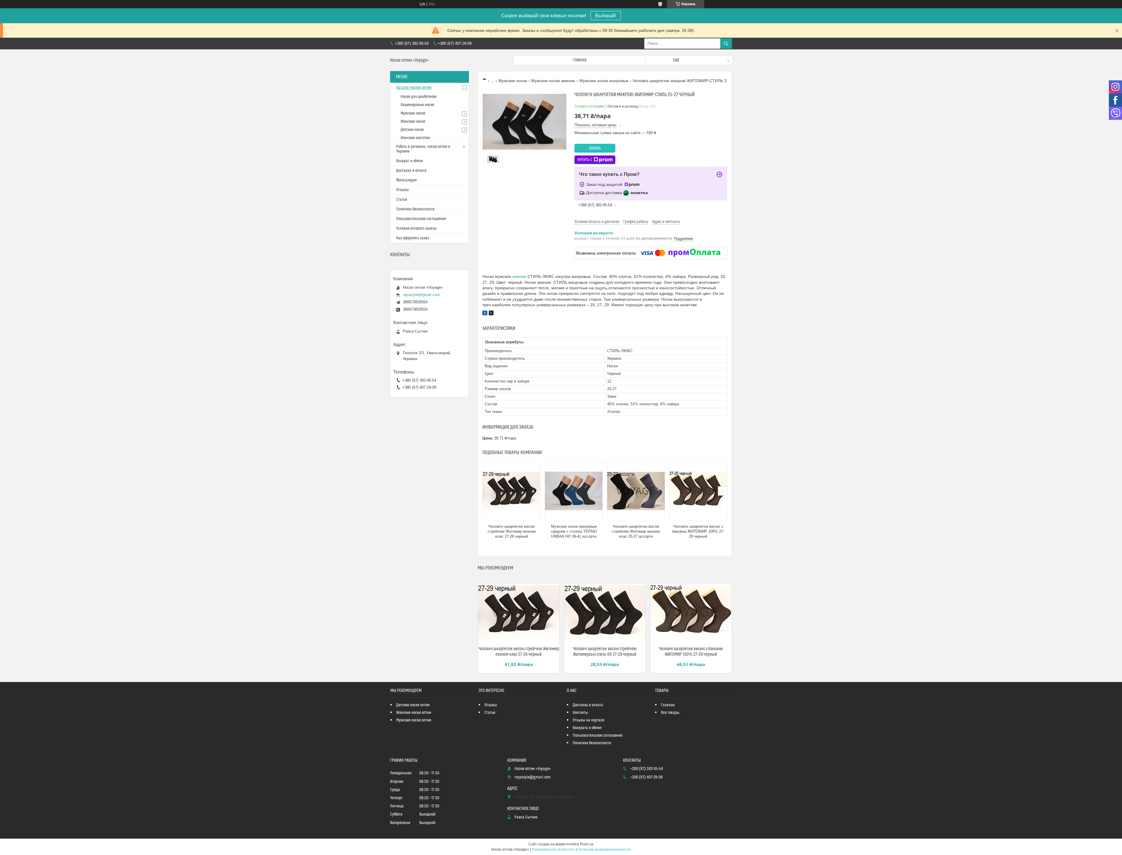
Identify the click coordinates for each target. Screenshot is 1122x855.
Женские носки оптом (413, 712)
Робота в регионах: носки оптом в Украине (423, 149)
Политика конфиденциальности (604, 849)
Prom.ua (586, 844)
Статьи (401, 199)
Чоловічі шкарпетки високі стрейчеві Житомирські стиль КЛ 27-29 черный (604, 651)
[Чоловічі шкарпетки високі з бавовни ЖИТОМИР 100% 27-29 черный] (698, 490)
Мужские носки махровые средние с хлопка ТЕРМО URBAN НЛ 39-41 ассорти (574, 531)
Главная (580, 60)
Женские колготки (415, 138)
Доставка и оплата (411, 170)
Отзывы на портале (588, 720)
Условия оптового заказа (416, 228)
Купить (595, 148)
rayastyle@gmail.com (421, 294)
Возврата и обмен (587, 728)
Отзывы (402, 190)
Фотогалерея (406, 180)
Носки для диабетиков (419, 96)
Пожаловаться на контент (553, 849)
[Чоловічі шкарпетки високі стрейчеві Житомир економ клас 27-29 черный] (511, 490)
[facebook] (484, 313)
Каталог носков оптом (414, 87)
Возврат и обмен (409, 161)
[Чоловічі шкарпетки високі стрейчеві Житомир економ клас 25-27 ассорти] (636, 490)
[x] (491, 313)
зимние (519, 276)
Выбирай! (605, 15)
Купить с (584, 160)
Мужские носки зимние (553, 80)
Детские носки (412, 129)
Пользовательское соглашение (421, 219)
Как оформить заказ (412, 238)
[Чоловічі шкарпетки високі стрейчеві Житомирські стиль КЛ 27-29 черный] (604, 612)
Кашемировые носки (417, 105)
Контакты (580, 712)
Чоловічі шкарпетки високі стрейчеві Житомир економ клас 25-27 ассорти (636, 531)
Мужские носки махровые (603, 80)
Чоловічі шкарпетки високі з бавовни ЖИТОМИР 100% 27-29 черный (698, 531)
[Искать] (726, 43)
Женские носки (413, 121)
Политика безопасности (415, 209)
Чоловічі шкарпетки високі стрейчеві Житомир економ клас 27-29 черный (512, 531)
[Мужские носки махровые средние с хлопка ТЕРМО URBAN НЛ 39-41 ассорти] (574, 490)
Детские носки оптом (413, 705)
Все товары (670, 712)
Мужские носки (512, 80)
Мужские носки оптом (413, 720)
